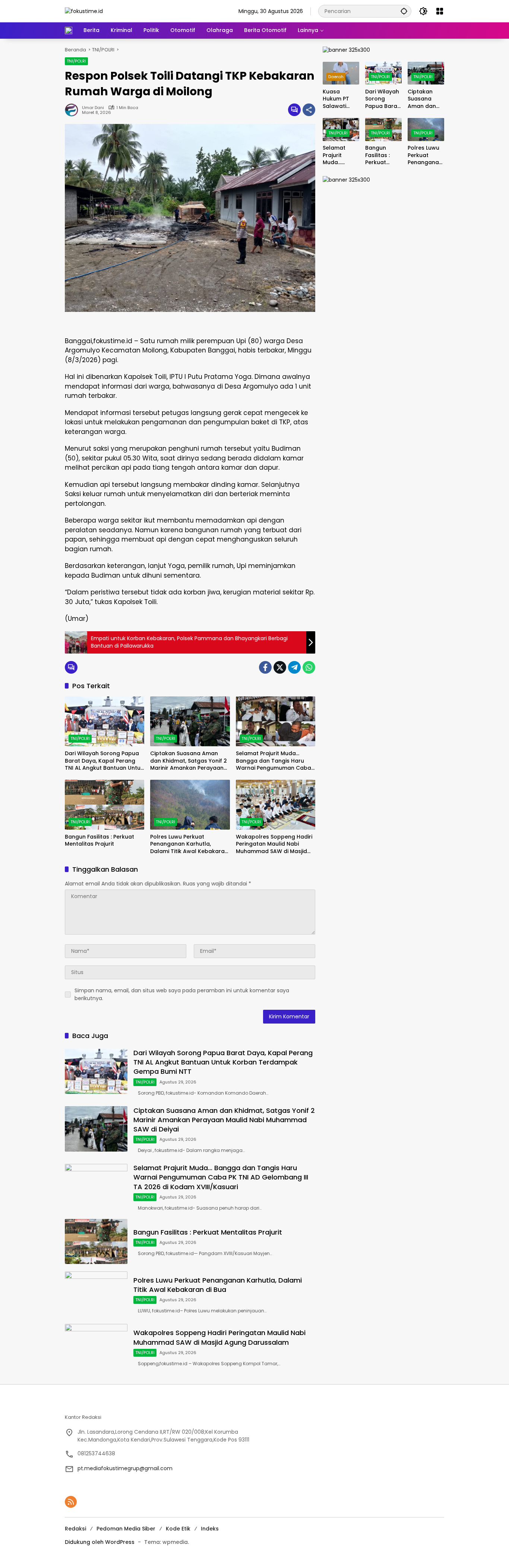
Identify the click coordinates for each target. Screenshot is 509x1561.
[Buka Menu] (439, 11)
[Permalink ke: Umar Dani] (73, 109)
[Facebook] (265, 667)
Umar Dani (93, 108)
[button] (403, 11)
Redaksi (75, 1528)
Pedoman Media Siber (126, 1528)
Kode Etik (178, 1528)
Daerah (336, 77)
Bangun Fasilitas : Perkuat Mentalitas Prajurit (99, 840)
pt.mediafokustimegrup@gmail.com (125, 1468)
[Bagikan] (309, 109)
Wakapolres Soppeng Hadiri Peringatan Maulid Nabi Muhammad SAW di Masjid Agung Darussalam (274, 844)
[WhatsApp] (309, 667)
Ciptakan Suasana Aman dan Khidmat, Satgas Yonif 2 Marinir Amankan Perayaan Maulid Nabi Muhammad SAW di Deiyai (190, 761)
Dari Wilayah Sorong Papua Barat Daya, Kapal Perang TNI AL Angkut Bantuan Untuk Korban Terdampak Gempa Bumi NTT (104, 761)
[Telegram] (294, 667)
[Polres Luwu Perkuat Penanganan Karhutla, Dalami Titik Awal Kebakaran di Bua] (190, 805)
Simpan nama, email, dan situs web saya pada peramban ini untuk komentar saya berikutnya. (182, 994)
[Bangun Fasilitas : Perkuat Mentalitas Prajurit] (104, 805)
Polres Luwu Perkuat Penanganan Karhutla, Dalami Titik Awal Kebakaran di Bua (189, 844)
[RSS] (71, 1502)
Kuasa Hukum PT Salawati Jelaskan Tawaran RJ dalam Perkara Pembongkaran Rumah (340, 99)
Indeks (210, 1528)
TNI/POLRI (76, 61)
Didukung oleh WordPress (100, 1542)
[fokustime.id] (84, 11)
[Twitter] (280, 667)
